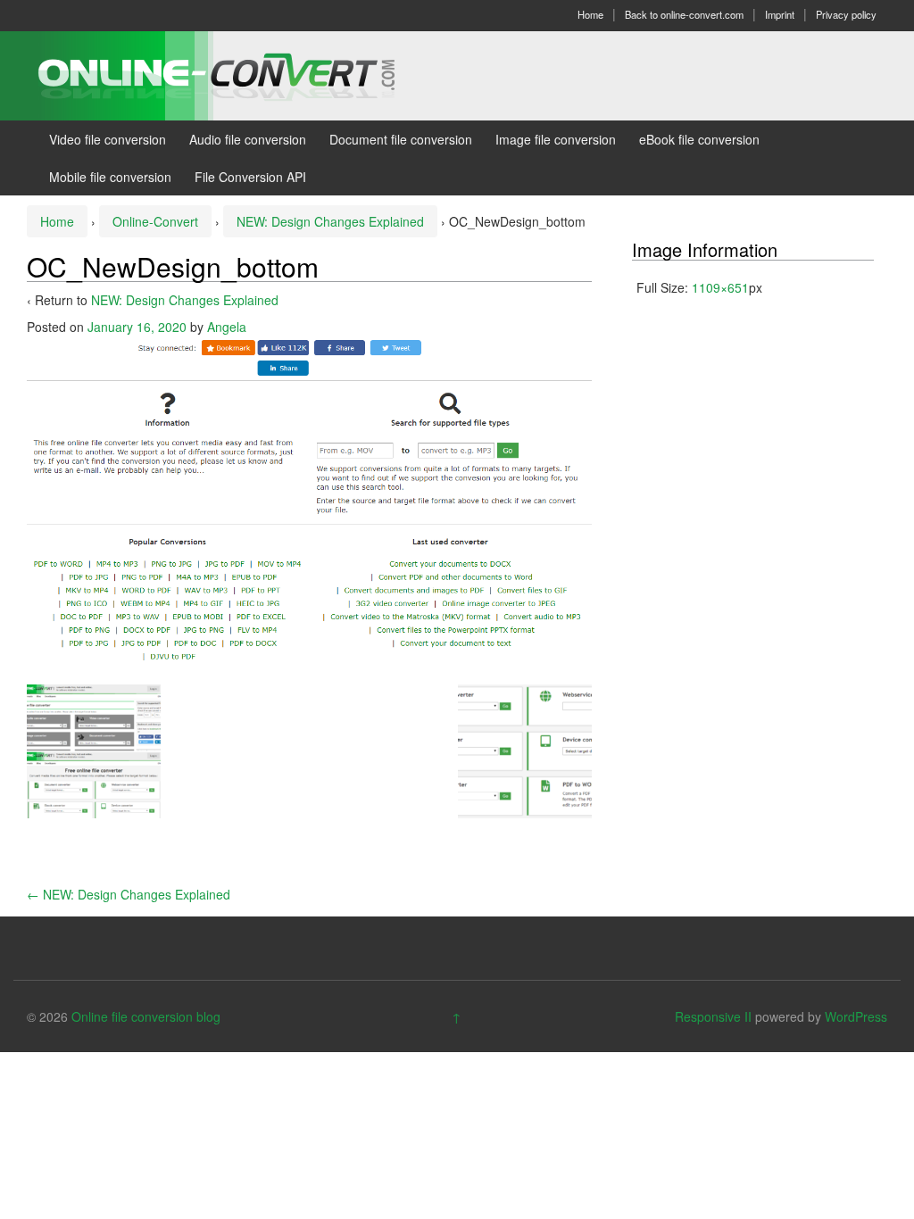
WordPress (856, 1016)
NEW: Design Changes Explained (330, 221)
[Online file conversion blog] (243, 74)
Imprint (779, 14)
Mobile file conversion (110, 177)
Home (590, 14)
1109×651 (720, 287)
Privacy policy (846, 14)
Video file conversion (107, 139)
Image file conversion (555, 139)
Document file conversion (400, 139)
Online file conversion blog (145, 1016)
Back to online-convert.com (684, 14)
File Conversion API (250, 177)
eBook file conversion (699, 139)
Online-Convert (155, 221)
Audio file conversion (247, 139)
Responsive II (713, 1016)
